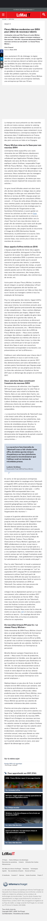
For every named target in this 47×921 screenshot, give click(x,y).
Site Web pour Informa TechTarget (11, 868)
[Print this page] (1, 62)
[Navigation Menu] (3, 15)
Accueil (4, 19)
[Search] (43, 15)
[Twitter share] (1, 55)
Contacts (21, 862)
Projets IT (40, 875)
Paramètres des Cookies (21, 913)
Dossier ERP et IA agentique (13, 763)
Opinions (21, 875)
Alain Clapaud (8, 47)
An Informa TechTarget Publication (23, 9)
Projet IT (7, 24)
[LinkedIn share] (1, 59)
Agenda (4, 871)
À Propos (4, 860)
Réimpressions (6, 864)
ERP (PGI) (11, 19)
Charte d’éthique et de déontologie (18, 860)
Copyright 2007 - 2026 (9, 911)
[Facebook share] (1, 51)
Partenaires (26, 868)
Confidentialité (7, 913)
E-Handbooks (6, 875)
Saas (35, 213)
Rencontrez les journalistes (9, 862)
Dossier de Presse (30, 871)
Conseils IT (14, 875)
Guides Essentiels (31, 875)
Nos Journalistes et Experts (15, 871)
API (22, 612)
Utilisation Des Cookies (31, 862)
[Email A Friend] (1, 66)
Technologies (34, 868)
